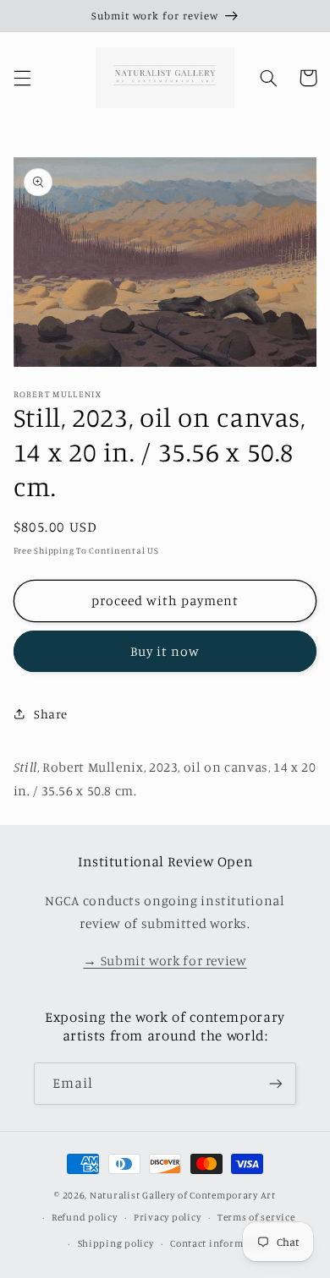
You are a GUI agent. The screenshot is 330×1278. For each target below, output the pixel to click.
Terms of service (256, 1217)
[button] (22, 77)
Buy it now (165, 651)
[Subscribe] (275, 1083)
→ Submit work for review (164, 961)
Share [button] (51, 714)
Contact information (219, 1243)
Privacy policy (167, 1217)
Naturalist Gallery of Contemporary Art (183, 1195)
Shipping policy (116, 1243)
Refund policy (85, 1217)
